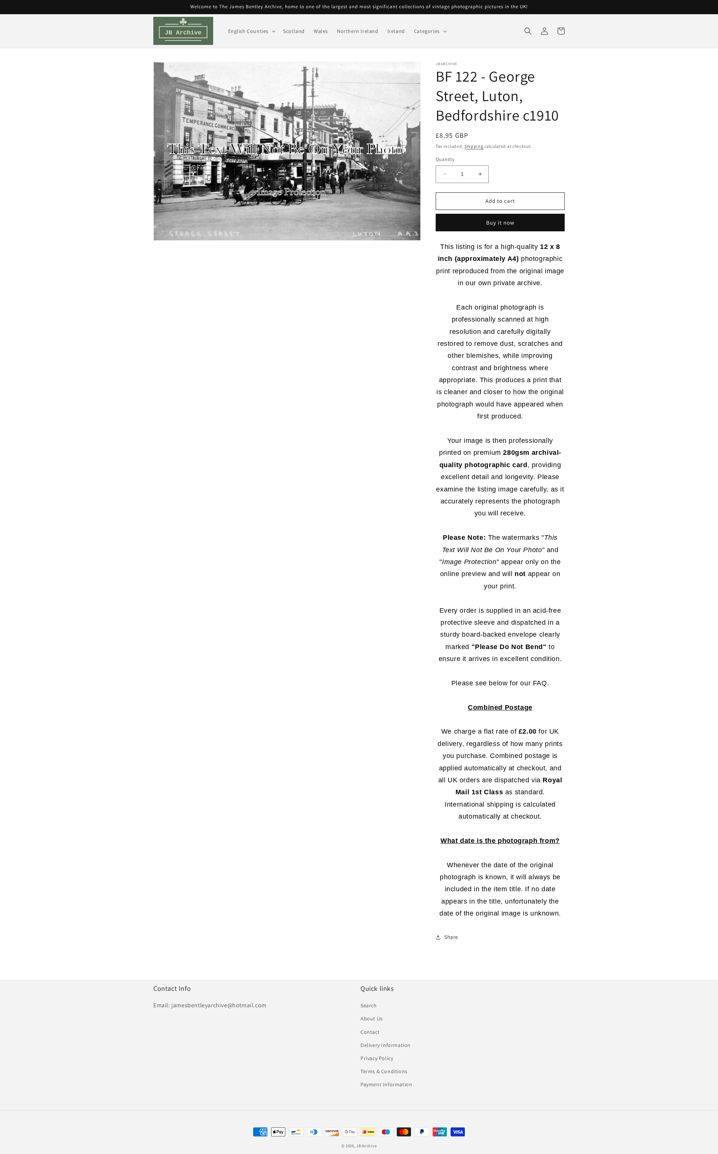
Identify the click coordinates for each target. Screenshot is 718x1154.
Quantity (445, 159)
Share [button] (451, 937)
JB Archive (366, 1145)
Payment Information (386, 1084)
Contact (370, 1032)
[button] (251, 31)
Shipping (474, 146)
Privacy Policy (376, 1058)
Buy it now (500, 222)
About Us (371, 1018)
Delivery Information (385, 1045)
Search (368, 1005)
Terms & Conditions (384, 1071)
